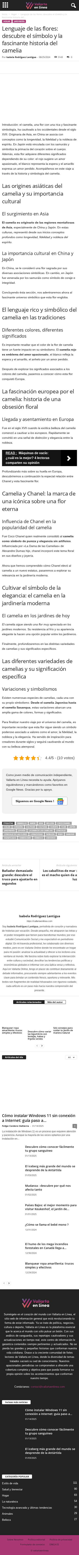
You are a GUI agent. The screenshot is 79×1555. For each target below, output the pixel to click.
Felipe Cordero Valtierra (15, 1125)
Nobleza (50, 834)
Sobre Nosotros (15, 1539)
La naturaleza (10, 1501)
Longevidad (37, 834)
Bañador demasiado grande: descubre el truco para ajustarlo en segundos (19, 877)
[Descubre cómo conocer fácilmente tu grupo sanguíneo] (12, 1152)
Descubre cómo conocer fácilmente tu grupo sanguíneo (49, 1149)
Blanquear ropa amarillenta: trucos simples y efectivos (12, 1030)
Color (7, 827)
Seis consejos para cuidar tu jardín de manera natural (63, 1030)
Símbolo (38, 838)
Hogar (14, 14)
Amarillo (22, 823)
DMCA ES (54, 1544)
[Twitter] (15, 67)
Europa (54, 827)
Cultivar (30, 827)
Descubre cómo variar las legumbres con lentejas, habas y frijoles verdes (39, 1035)
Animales (7, 1513)
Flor (63, 827)
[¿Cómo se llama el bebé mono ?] (12, 1230)
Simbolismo (25, 838)
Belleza (50, 823)
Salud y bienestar (12, 1489)
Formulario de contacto (32, 1544)
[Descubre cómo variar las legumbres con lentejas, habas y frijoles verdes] (39, 1019)
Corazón (18, 827)
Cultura (42, 827)
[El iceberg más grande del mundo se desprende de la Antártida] (12, 1175)
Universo (51, 838)
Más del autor (55, 1002)
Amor (32, 823)
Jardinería (19, 21)
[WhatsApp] (34, 67)
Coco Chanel (63, 823)
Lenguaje (61, 830)
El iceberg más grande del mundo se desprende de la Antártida (50, 1168)
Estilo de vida (10, 1483)
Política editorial (36, 1539)
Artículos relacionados (28, 1002)
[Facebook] (6, 67)
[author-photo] (39, 902)
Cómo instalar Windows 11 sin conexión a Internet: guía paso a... (38, 1118)
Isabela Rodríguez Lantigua (21, 57)
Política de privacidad (61, 1539)
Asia (41, 823)
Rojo (60, 834)
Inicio (4, 14)
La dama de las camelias (41, 830)
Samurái (70, 834)
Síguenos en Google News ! (35, 801)
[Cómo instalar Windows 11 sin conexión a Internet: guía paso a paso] (39, 1087)
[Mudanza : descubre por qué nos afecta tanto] (12, 1191)
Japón (72, 827)
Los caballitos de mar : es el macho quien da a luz (59, 875)
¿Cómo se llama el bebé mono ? (46, 1224)
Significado (10, 838)
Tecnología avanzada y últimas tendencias (27, 1507)
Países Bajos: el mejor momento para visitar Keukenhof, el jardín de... (51, 1207)
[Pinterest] (25, 67)
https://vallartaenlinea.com (39, 921)
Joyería (21, 830)
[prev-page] (37, 1045)
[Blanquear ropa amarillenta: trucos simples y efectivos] (14, 1017)
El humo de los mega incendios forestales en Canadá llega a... (46, 1246)
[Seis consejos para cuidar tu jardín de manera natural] (65, 1017)
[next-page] (42, 1045)
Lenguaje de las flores (15, 834)
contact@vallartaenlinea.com (48, 1386)
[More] (43, 67)
